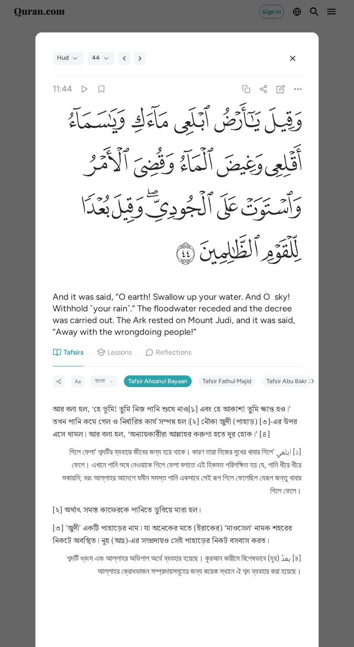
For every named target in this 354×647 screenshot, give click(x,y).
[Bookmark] (101, 88)
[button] (281, 122)
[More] (298, 88)
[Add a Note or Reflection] (280, 88)
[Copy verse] (245, 88)
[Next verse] (139, 58)
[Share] (263, 88)
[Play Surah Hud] (84, 88)
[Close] (292, 58)
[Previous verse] (124, 58)
